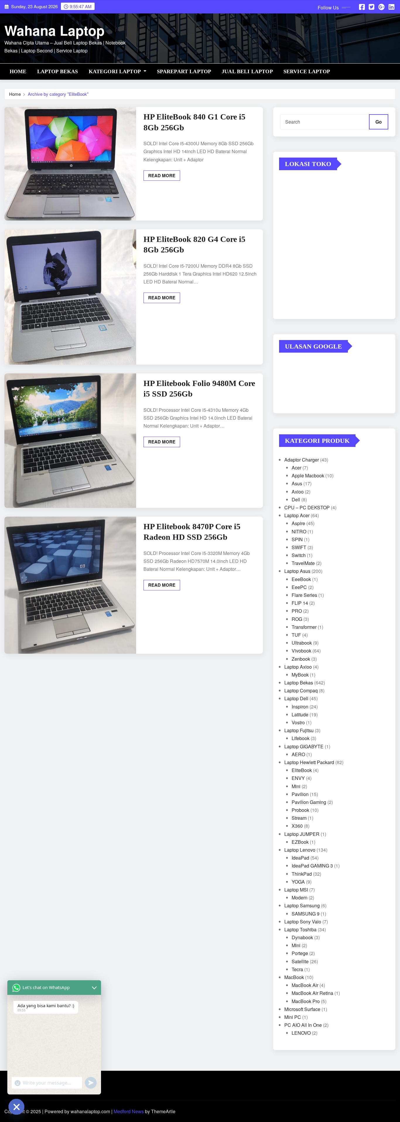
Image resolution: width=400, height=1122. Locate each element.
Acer (296, 467)
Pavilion (300, 794)
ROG (297, 619)
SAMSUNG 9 (305, 913)
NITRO (299, 531)
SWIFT (299, 547)
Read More (161, 175)
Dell (296, 499)
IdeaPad (300, 857)
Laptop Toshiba (300, 929)
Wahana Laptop (54, 30)
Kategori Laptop (115, 71)
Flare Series (304, 595)
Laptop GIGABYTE (304, 746)
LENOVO (301, 1032)
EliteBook (302, 770)
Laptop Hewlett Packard (309, 762)
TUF (296, 634)
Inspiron (300, 706)
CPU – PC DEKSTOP (307, 507)
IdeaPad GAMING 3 (312, 865)
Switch (299, 555)
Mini (296, 786)
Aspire (298, 523)
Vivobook (301, 650)
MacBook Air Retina (312, 993)
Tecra (297, 969)
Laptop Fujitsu (299, 730)
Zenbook (301, 658)
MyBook (300, 674)
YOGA (298, 881)
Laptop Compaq (301, 690)
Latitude (300, 714)
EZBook (300, 841)
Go (378, 121)
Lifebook (301, 738)
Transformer (304, 627)
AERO (298, 754)
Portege (300, 953)
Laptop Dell (296, 698)
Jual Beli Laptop (247, 71)
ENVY (298, 778)
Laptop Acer (297, 515)
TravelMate (303, 563)
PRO (297, 610)
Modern (299, 897)
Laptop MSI (296, 889)
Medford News (129, 1111)
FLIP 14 (300, 603)
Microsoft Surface (302, 1009)
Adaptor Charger (301, 459)
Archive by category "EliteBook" (58, 94)
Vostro (298, 722)
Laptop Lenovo (299, 849)
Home (18, 71)
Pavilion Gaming (309, 802)
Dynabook (302, 937)
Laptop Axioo (298, 666)
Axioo (298, 491)
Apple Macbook (308, 475)
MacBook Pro (306, 1001)
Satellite (300, 961)
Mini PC (292, 1017)
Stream (299, 817)
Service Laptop (306, 71)
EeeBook (301, 579)
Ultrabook (302, 642)
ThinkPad (302, 873)
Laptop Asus (297, 571)
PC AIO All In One (303, 1025)
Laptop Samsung (302, 905)
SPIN (297, 539)
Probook (300, 810)
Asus (297, 483)
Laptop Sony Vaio (302, 921)
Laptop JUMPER (301, 834)
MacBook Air (305, 985)
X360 (297, 825)
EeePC (299, 587)
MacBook (294, 977)
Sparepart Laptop (184, 71)
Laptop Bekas (57, 71)
